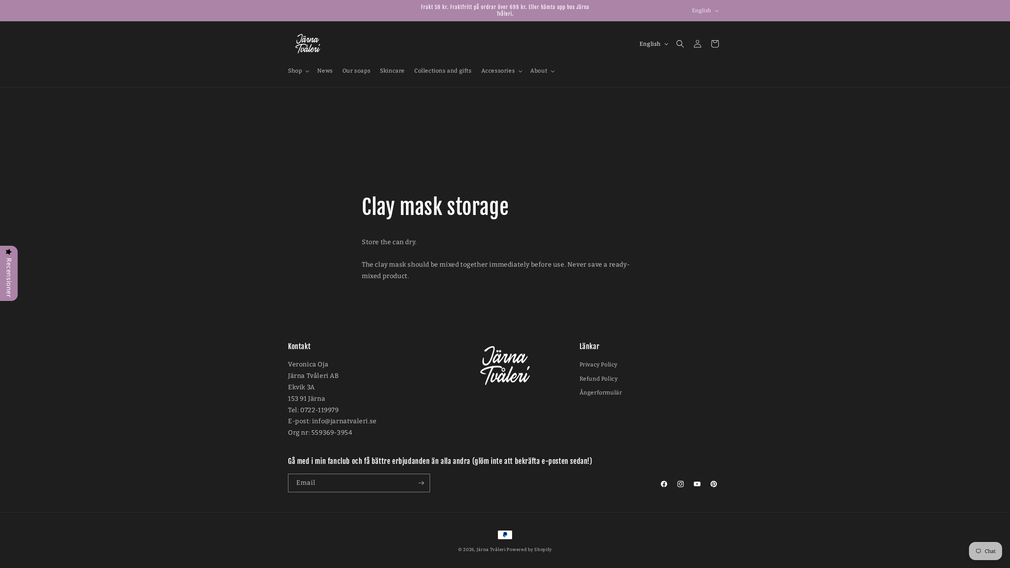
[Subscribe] (421, 483)
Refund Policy (599, 379)
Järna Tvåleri (491, 549)
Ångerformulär (601, 392)
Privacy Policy (598, 364)
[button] (297, 71)
